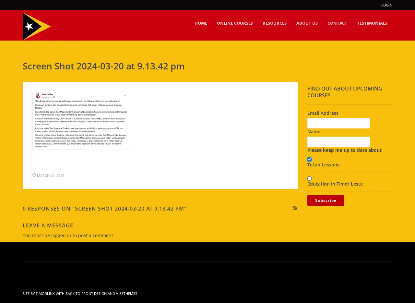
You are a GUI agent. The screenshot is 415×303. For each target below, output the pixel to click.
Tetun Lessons (323, 165)
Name (313, 131)
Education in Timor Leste (335, 184)
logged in (61, 235)
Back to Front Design (86, 293)
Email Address (322, 113)
